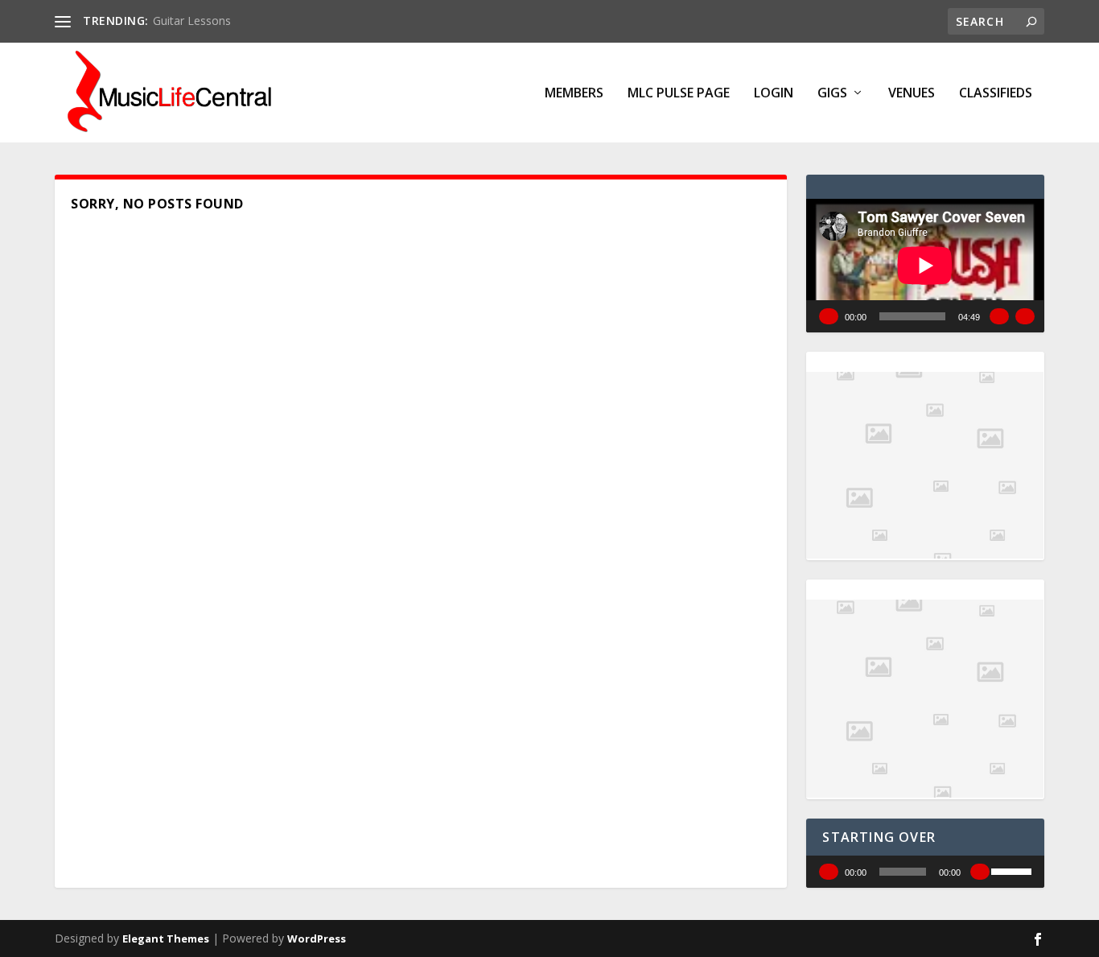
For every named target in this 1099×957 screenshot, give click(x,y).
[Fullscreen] (1025, 316)
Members (574, 93)
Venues (911, 93)
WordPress (316, 938)
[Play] (828, 316)
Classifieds (995, 93)
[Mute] (999, 316)
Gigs (832, 93)
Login (773, 93)
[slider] (1013, 870)
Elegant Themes (165, 938)
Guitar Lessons (192, 20)
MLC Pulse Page (679, 93)
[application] (924, 265)
